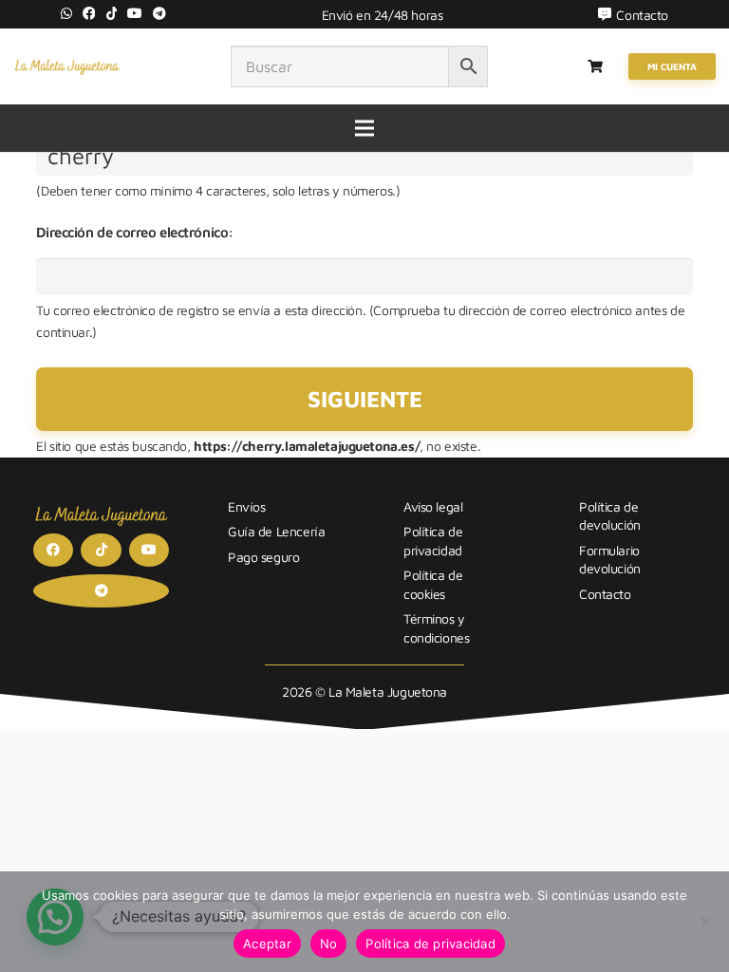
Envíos (246, 506)
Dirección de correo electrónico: (135, 232)
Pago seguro (263, 557)
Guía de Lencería (276, 531)
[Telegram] (159, 13)
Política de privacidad (430, 943)
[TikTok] (112, 13)
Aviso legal (432, 506)
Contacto (605, 594)
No (329, 943)
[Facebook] (89, 13)
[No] (705, 921)
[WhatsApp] (66, 13)
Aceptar (267, 943)
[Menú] (364, 128)
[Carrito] (595, 66)
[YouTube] (134, 13)
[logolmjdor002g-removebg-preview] (67, 66)
